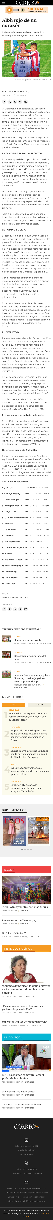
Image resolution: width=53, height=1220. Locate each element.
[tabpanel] (14, 831)
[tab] (22, 849)
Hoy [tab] (13, 705)
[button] (26, 59)
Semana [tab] (39, 705)
